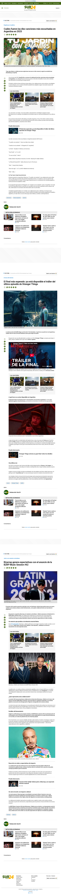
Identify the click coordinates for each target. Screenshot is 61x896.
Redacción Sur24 (15, 207)
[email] (13, 34)
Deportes (26, 3)
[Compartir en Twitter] (11, 34)
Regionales (14, 3)
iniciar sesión (27, 241)
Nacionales (36, 3)
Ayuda (37, 890)
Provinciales (20, 3)
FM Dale (44, 3)
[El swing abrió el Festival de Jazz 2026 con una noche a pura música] (36, 217)
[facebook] (9, 34)
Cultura (31, 3)
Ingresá (57, 8)
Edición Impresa (56, 3)
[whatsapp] (7, 34)
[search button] (2, 3)
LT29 (50, 3)
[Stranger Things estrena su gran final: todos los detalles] (13, 455)
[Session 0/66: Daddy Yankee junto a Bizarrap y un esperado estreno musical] (13, 784)
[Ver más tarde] (5, 35)
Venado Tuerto (7, 3)
